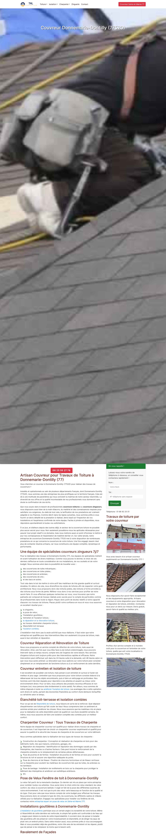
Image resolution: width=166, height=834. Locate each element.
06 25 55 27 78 (61, 470)
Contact (84, 4)
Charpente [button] (63, 4)
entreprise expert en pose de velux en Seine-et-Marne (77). (60, 801)
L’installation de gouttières (31, 811)
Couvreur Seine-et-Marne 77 (132, 4)
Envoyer (114, 503)
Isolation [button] (52, 4)
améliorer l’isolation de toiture (56, 689)
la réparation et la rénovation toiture (38, 620)
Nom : (111, 482)
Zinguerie (75, 4)
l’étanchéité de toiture (45, 704)
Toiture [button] (43, 4)
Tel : (110, 492)
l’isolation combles (31, 629)
